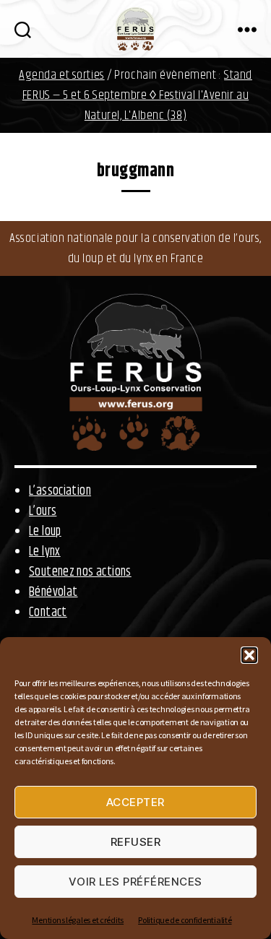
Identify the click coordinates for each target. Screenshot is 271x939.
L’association (60, 491)
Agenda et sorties (62, 75)
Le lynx (45, 552)
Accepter (135, 802)
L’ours (42, 511)
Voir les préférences (135, 881)
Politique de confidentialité (184, 919)
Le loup (45, 532)
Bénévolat (53, 592)
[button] (249, 655)
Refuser (136, 842)
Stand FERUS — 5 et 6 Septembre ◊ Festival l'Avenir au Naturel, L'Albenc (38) (137, 95)
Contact (48, 612)
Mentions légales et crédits (78, 919)
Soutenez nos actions (80, 572)
